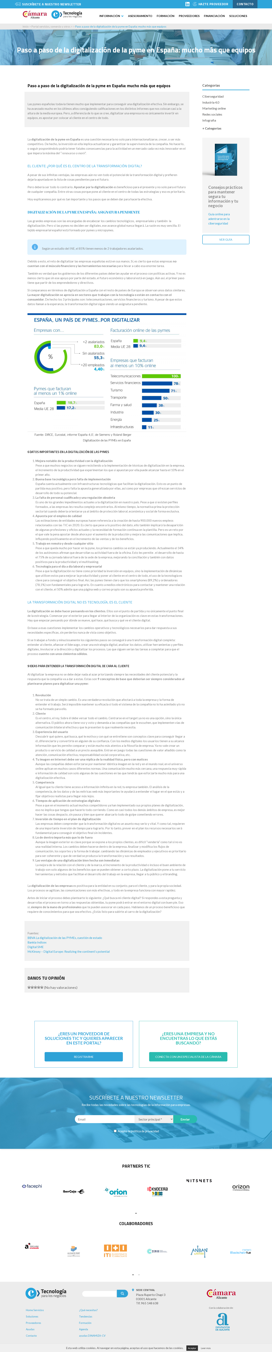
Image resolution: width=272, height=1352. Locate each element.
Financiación (214, 16)
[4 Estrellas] (38, 987)
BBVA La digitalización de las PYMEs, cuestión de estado (64, 938)
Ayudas (30, 1329)
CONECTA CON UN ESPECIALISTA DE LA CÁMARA (188, 1056)
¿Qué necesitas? (88, 1310)
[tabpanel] (32, 1186)
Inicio (26, 26)
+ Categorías (211, 128)
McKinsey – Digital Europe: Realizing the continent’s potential (68, 951)
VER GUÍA (225, 239)
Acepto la (138, 1131)
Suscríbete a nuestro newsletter (51, 4)
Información (109, 16)
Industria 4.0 (210, 102)
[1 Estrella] (29, 987)
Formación (165, 16)
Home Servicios (35, 1310)
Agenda (83, 1329)
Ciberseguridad (213, 96)
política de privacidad (145, 1131)
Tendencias (85, 1316)
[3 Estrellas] (35, 987)
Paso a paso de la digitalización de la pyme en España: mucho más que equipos (120, 26)
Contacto (31, 1335)
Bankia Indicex (37, 942)
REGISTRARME (84, 1056)
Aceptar (192, 1348)
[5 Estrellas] (41, 987)
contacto (245, 4)
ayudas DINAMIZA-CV (92, 1335)
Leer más (206, 1348)
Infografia (209, 120)
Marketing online (214, 108)
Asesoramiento (140, 16)
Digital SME (35, 947)
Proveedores (189, 16)
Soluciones (238, 16)
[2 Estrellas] (32, 987)
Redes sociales (212, 114)
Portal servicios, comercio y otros (50, 26)
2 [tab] (139, 1275)
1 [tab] (136, 1213)
